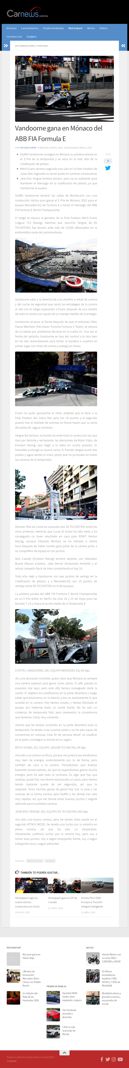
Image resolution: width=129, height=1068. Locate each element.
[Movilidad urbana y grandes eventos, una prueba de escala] (93, 998)
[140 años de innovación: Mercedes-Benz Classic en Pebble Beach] (13, 976)
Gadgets (31, 36)
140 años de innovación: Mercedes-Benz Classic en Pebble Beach (32, 978)
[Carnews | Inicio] (28, 12)
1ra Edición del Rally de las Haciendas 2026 (31, 997)
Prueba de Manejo (53, 28)
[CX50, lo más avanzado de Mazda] (53, 1031)
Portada (42, 45)
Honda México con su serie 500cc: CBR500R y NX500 (111, 958)
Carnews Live (14, 36)
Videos (103, 28)
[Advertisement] (65, 962)
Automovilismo (25, 45)
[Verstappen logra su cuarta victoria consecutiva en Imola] (31, 885)
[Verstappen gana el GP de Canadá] (64, 885)
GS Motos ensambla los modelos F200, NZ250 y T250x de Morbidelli (111, 978)
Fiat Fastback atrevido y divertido (69, 1013)
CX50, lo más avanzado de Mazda (68, 1030)
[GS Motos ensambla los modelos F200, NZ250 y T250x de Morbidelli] (93, 976)
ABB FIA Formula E (34, 861)
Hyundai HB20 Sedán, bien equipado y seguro (72, 996)
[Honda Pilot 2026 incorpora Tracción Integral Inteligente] (97, 885)
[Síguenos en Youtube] (120, 1059)
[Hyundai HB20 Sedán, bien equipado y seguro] (53, 997)
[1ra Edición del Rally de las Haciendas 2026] (13, 998)
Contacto (11, 1061)
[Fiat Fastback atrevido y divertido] (53, 1014)
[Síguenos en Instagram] (114, 1059)
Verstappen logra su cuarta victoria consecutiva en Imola (27, 902)
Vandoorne (50, 861)
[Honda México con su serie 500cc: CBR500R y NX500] (93, 959)
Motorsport (75, 28)
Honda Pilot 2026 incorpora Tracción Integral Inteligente (92, 902)
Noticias (11, 28)
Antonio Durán (28, 147)
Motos (91, 28)
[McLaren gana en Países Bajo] (13, 959)
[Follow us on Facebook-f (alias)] (101, 1059)
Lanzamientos (29, 28)
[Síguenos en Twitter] (107, 1059)
